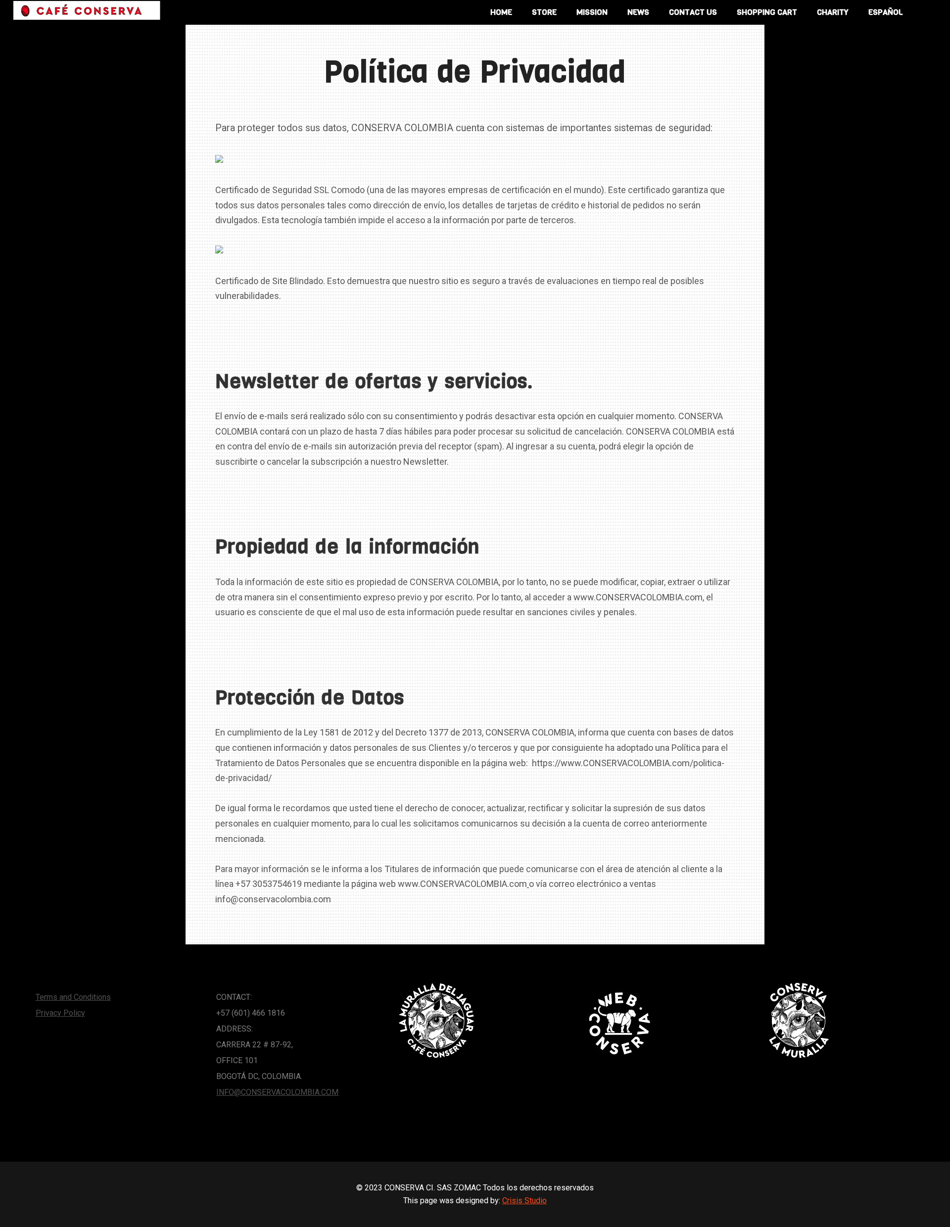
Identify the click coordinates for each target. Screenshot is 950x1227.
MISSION (592, 12)
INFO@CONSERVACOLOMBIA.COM (277, 1092)
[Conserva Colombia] (86, 10)
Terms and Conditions (73, 997)
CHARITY (833, 12)
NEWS (638, 12)
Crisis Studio (524, 1200)
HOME (501, 12)
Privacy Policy (60, 1013)
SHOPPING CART (767, 12)
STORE (544, 12)
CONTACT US (693, 12)
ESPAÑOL (885, 12)
